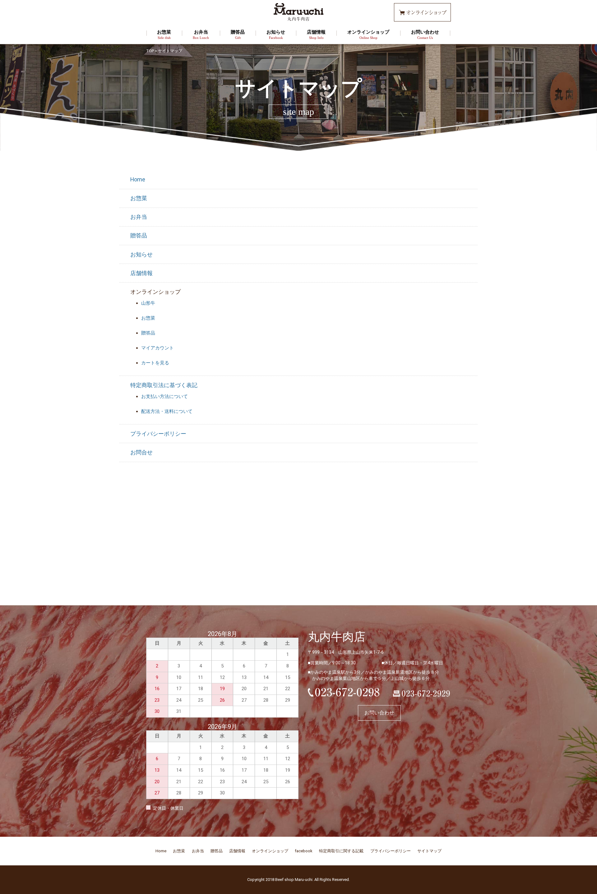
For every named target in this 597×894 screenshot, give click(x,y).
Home (137, 179)
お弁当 (201, 35)
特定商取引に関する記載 (341, 851)
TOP (150, 51)
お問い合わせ (425, 35)
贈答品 (238, 35)
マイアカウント (157, 348)
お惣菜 (164, 35)
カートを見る (155, 363)
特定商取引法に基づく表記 (163, 385)
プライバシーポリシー (158, 434)
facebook (303, 851)
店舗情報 (316, 35)
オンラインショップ (368, 35)
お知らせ (275, 35)
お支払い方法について (164, 396)
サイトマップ (429, 851)
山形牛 (148, 303)
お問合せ (141, 452)
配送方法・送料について (166, 411)
